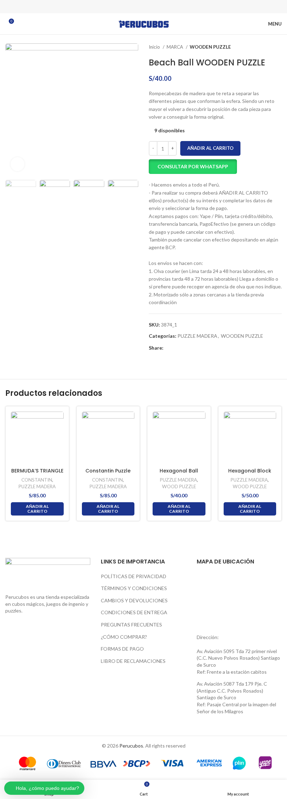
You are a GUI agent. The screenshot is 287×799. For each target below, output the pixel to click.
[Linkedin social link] (152, 6)
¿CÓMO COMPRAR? (124, 637)
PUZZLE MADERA (197, 336)
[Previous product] (264, 47)
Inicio (155, 47)
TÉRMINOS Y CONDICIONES (134, 588)
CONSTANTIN (36, 480)
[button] (193, 166)
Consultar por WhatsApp (193, 166)
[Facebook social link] (125, 6)
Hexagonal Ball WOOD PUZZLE (179, 474)
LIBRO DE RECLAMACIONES (133, 661)
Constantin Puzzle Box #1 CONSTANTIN (108, 474)
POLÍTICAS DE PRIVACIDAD (133, 576)
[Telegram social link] (161, 6)
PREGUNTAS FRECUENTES (131, 625)
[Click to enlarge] (17, 164)
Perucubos (131, 746)
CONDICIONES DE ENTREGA (134, 612)
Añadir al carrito (210, 148)
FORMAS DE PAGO (122, 649)
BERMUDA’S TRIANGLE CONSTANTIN (37, 474)
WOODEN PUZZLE (210, 47)
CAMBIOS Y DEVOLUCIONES (134, 600)
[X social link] (134, 6)
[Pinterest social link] (143, 6)
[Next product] (278, 47)
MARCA (175, 47)
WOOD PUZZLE (179, 486)
